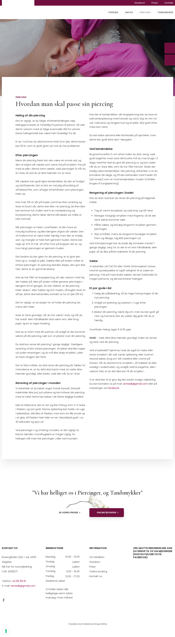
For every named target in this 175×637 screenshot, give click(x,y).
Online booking (98, 571)
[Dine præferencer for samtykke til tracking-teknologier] (6, 631)
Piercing (145, 12)
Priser (155, 2)
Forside (113, 12)
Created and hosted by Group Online (87, 623)
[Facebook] (7, 600)
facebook (113, 388)
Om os (129, 12)
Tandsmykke (165, 12)
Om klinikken (96, 557)
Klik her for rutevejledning (17, 566)
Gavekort (139, 2)
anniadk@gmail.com (135, 383)
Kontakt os (95, 576)
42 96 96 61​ (19, 581)
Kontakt (169, 2)
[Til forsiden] (18, 9)
